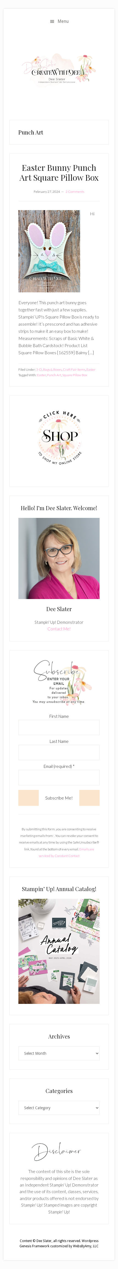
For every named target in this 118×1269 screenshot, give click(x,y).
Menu (63, 21)
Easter (90, 369)
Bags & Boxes (52, 369)
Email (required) (59, 766)
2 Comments (75, 191)
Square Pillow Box (74, 375)
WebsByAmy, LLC (86, 1246)
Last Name (59, 741)
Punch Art (54, 375)
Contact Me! (59, 628)
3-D (39, 369)
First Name (59, 716)
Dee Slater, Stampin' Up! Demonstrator (59, 69)
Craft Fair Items (74, 369)
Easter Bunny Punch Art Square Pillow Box (59, 172)
